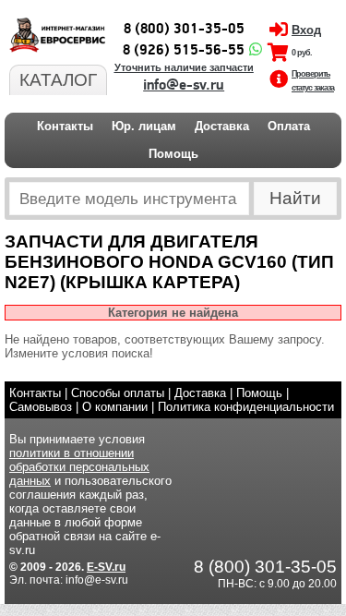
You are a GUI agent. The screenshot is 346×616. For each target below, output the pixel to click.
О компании (115, 407)
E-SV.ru (106, 567)
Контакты (65, 126)
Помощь (173, 154)
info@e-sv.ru (183, 85)
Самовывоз (40, 407)
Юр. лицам (144, 126)
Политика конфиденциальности (246, 407)
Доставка (222, 126)
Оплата (289, 126)
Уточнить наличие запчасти (184, 67)
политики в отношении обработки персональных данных (79, 467)
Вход (306, 30)
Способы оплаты (117, 393)
